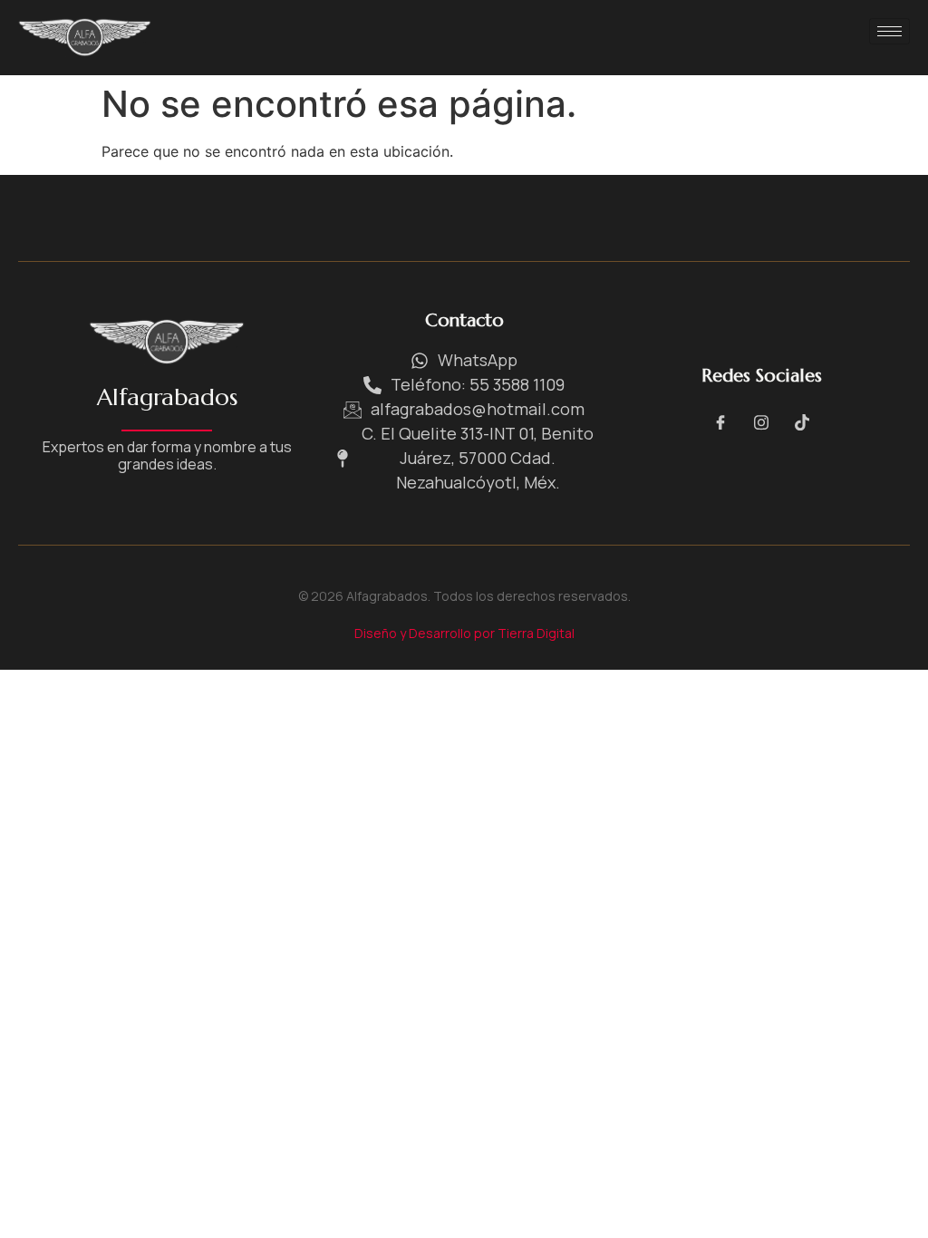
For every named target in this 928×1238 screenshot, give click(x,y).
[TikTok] (802, 421)
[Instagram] (761, 421)
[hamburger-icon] (889, 31)
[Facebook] (720, 421)
